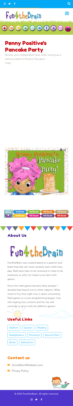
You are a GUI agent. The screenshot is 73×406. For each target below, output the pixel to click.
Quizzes (28, 327)
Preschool (34, 335)
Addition (14, 327)
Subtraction (27, 342)
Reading (42, 327)
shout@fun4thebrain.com (27, 365)
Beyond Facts (52, 335)
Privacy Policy (20, 370)
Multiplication (16, 335)
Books (12, 342)
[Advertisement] (36, 101)
